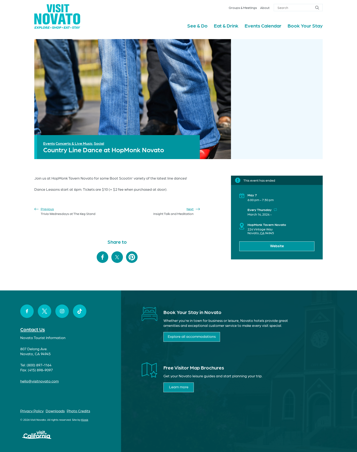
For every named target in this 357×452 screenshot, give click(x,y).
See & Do (197, 25)
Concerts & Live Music (74, 143)
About (265, 8)
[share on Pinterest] (132, 257)
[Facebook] (27, 311)
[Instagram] (62, 311)
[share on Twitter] (117, 257)
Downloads (55, 411)
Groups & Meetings (243, 8)
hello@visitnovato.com (39, 381)
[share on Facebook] (102, 257)
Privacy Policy (32, 411)
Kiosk (84, 419)
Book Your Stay (305, 25)
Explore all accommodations (192, 336)
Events (49, 143)
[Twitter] (44, 311)
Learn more (178, 387)
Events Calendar (263, 25)
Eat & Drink (226, 25)
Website (277, 245)
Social (99, 143)
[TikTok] (79, 311)
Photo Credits (78, 411)
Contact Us (32, 329)
